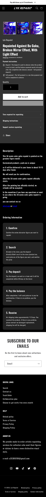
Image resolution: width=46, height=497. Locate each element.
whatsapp (6, 206)
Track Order (7, 395)
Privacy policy (37, 488)
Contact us (7, 391)
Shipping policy (23, 492)
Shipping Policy (9, 427)
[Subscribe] (38, 364)
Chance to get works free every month (18, 402)
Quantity (6, 82)
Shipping (5, 57)
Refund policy (8, 416)
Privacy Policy (8, 424)
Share (8, 135)
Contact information (36, 492)
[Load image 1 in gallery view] (9, 28)
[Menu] (3, 8)
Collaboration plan (10, 399)
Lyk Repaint (14, 488)
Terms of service (10, 492)
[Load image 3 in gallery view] (36, 28)
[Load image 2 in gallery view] (23, 28)
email (15, 206)
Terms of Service (9, 420)
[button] (23, 104)
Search (5, 388)
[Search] (37, 8)
